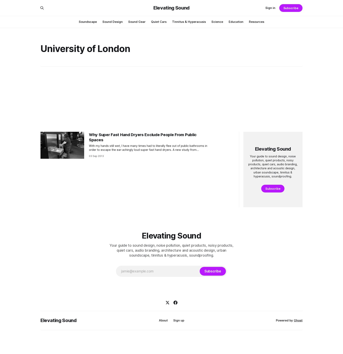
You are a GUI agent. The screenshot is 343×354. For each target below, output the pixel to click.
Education (236, 22)
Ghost (298, 320)
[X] (168, 303)
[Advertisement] (171, 99)
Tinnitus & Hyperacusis (189, 22)
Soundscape (88, 22)
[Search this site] (42, 8)
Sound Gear (136, 22)
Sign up (178, 320)
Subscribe (290, 8)
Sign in (270, 8)
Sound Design (112, 22)
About (163, 320)
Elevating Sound (171, 8)
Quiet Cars (159, 22)
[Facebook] (175, 303)
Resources (256, 22)
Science (217, 22)
